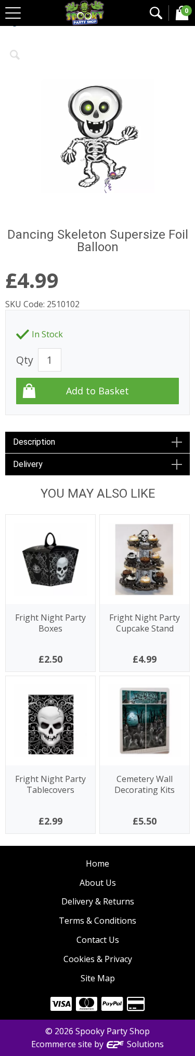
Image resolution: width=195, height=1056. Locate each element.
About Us (98, 882)
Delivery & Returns (97, 901)
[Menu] (13, 13)
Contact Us (97, 939)
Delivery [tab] (28, 464)
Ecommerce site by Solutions (97, 1044)
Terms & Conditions (97, 920)
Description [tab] (34, 442)
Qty (24, 360)
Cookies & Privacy (97, 959)
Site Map (98, 978)
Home (97, 863)
